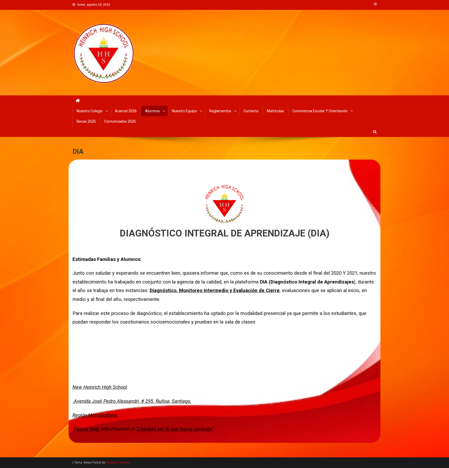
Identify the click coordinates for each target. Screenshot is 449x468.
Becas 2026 (86, 121)
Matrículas (275, 111)
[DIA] (224, 203)
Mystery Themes (118, 462)
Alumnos (152, 111)
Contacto (251, 111)
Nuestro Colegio (90, 111)
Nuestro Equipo (184, 111)
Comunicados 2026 (120, 121)
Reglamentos (220, 111)
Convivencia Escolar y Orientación (320, 111)
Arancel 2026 (126, 111)
